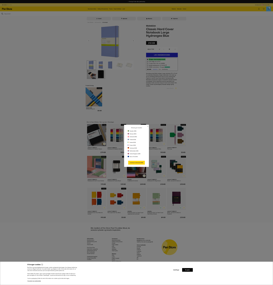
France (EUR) (133, 145)
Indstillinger (176, 270)
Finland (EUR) (133, 139)
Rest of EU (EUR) (134, 156)
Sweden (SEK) (133, 131)
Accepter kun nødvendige (34, 281)
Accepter (187, 270)
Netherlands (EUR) (134, 151)
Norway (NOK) (133, 133)
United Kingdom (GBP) (135, 153)
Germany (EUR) (133, 148)
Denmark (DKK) (133, 136)
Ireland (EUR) (133, 142)
